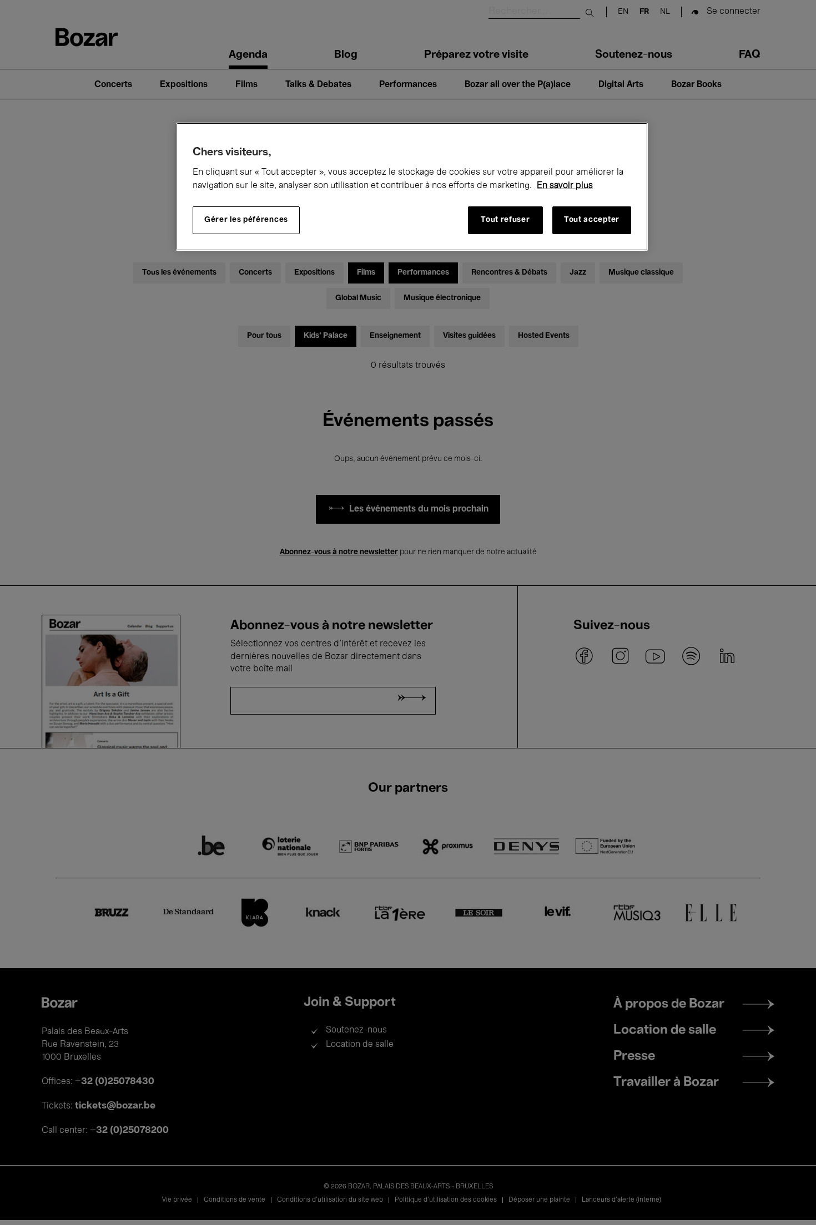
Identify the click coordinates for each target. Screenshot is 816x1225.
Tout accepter (591, 220)
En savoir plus (565, 186)
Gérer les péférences (246, 220)
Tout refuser (505, 220)
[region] (412, 187)
